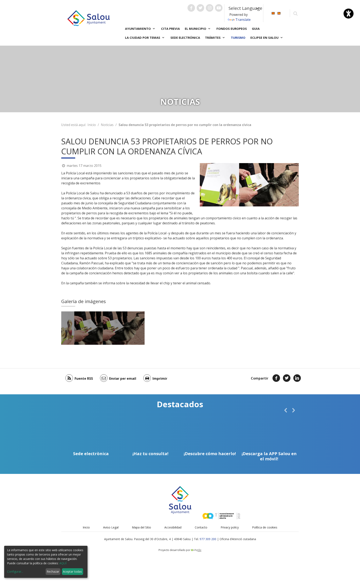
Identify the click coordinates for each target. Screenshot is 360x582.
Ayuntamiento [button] (138, 28)
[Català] (273, 13)
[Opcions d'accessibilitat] (348, 13)
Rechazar (53, 571)
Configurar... (15, 571)
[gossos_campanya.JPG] (82, 328)
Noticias (107, 124)
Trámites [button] (213, 37)
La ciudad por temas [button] (143, 37)
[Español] (279, 13)
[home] (88, 17)
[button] (285, 410)
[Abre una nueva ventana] (191, 8)
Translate (243, 19)
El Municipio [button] (196, 28)
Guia (256, 28)
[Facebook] (276, 378)
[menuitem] (273, 13)
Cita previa (170, 28)
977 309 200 (208, 539)
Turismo (238, 37)
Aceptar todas (72, 571)
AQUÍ (62, 563)
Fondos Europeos (231, 28)
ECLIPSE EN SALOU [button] (264, 37)
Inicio (92, 124)
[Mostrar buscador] (295, 13)
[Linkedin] (297, 378)
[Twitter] (286, 378)
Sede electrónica (185, 37)
